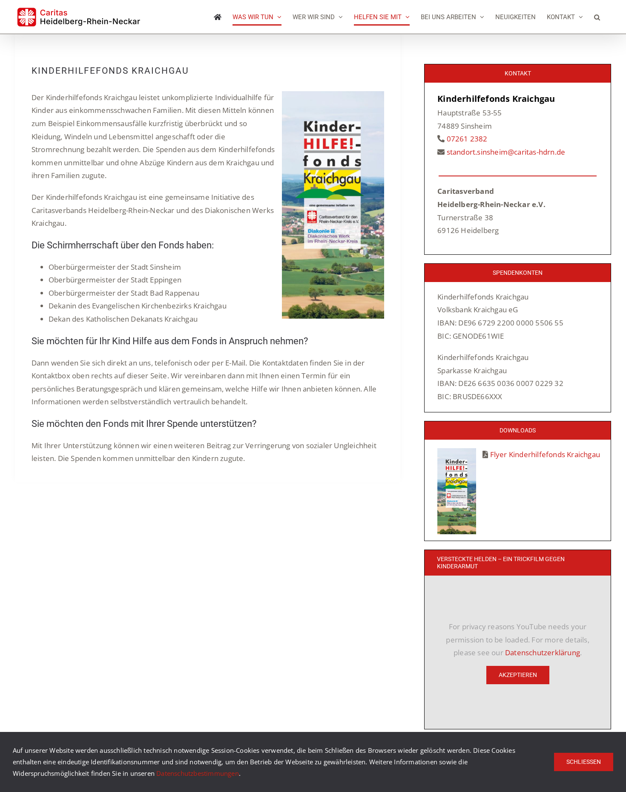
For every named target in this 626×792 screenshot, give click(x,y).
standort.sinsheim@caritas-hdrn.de (506, 152)
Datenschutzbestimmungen (197, 773)
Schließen (583, 761)
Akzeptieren (518, 674)
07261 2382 (467, 139)
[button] (597, 17)
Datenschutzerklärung (542, 652)
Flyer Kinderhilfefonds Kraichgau (545, 454)
